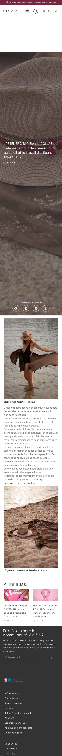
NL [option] (56, 11)
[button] (27, 11)
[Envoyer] (51, 658)
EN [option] (49, 11)
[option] (49, 11)
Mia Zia (46, 419)
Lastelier (35, 419)
